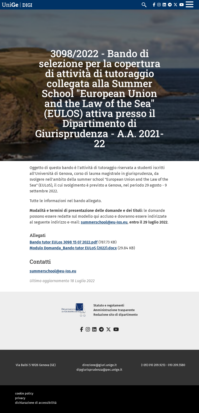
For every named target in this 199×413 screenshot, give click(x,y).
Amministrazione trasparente (114, 310)
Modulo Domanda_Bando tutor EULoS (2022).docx (73, 248)
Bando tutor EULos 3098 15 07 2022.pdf (64, 242)
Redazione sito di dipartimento (115, 314)
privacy (20, 398)
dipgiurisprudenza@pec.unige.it (99, 369)
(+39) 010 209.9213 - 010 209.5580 (163, 365)
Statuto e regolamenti (108, 305)
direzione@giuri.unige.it (99, 365)
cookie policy (24, 393)
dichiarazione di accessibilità (36, 402)
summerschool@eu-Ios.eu (104, 222)
